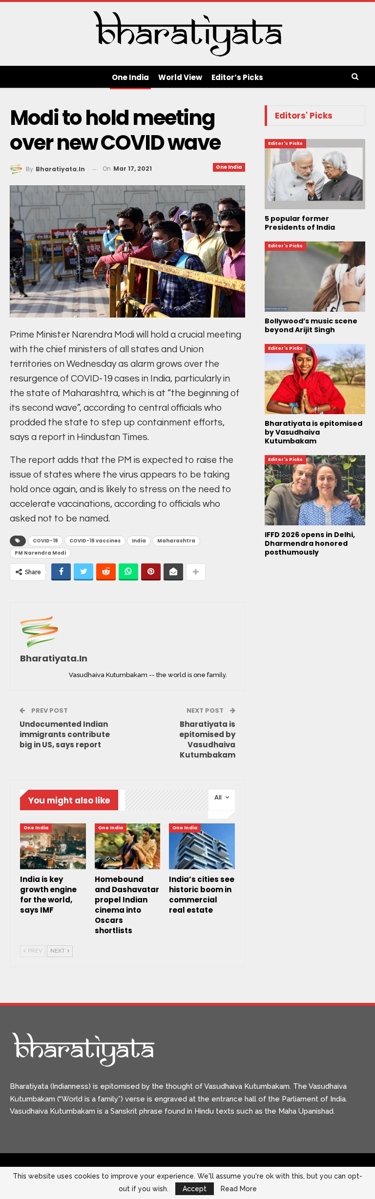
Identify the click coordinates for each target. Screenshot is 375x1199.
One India (130, 77)
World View (180, 77)
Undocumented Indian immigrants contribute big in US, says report (65, 734)
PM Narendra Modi (40, 553)
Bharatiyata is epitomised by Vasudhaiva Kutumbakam (207, 739)
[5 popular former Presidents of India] (315, 174)
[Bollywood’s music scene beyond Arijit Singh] (315, 276)
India (139, 540)
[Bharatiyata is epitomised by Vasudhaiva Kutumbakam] (315, 379)
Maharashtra (176, 540)
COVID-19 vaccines (95, 540)
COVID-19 (45, 540)
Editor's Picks (285, 143)
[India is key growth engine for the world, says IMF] (53, 846)
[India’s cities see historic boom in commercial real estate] (202, 846)
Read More (239, 1188)
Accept (195, 1189)
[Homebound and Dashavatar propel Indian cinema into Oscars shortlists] (128, 846)
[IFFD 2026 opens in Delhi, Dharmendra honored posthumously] (315, 490)
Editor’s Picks (237, 77)
